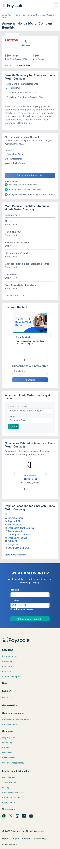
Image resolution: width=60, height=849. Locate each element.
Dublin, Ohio (13, 541)
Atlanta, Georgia (15, 531)
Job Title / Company (17, 406)
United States (7, 15)
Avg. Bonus (38, 59)
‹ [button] (9, 335)
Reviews (26, 45)
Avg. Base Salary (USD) (16, 59)
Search (13, 426)
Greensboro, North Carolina (21, 528)
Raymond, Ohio (15, 521)
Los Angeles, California (19, 534)
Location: (9, 150)
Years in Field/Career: (15, 163)
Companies (20, 15)
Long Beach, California (18, 548)
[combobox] (30, 154)
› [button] (51, 335)
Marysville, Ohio (15, 524)
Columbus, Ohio (15, 518)
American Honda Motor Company (41, 15)
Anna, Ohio (13, 544)
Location (12, 416)
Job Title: (15, 590)
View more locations (16, 554)
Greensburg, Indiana (17, 538)
